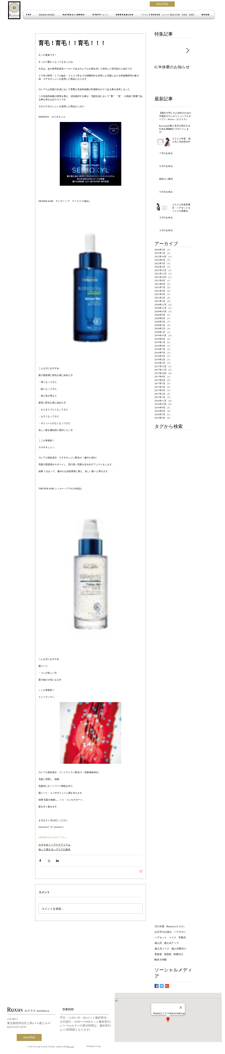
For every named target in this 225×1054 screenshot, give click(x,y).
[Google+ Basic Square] (167, 986)
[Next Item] (187, 51)
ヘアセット (161, 937)
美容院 (167, 954)
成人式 (158, 943)
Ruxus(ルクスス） (176, 926)
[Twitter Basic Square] (162, 986)
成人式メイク (162, 948)
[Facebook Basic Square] (157, 986)
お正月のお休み (163, 931)
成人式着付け (178, 948)
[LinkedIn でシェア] (57, 860)
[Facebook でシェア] (40, 860)
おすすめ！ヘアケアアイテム (54, 844)
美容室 (158, 954)
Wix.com (70, 1046)
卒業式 (182, 937)
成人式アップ (171, 943)
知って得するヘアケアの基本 (54, 849)
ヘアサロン (180, 931)
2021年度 (159, 926)
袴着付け (178, 954)
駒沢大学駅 (161, 959)
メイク (172, 937)
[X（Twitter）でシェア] (48, 860)
